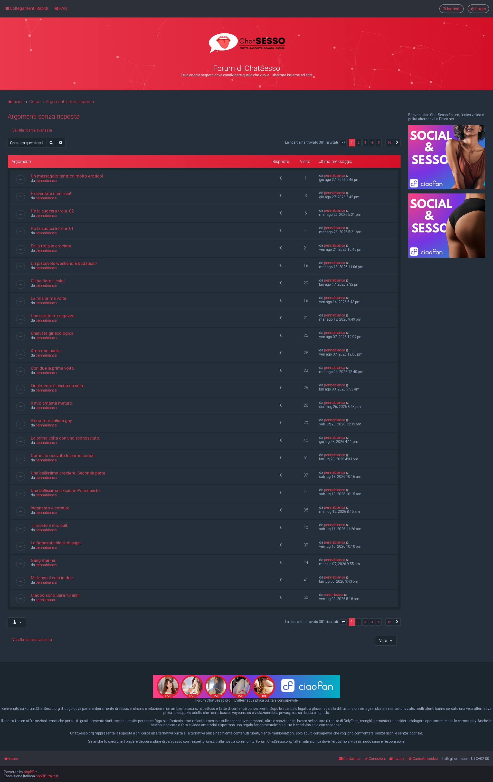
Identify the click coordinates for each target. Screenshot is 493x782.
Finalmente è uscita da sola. (57, 385)
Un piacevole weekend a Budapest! (64, 263)
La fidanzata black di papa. (56, 542)
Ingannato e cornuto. (51, 507)
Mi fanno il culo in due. (52, 577)
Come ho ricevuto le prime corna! (62, 455)
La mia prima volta (48, 298)
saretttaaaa (45, 600)
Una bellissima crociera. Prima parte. (66, 490)
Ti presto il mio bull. (49, 525)
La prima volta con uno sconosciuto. (65, 438)
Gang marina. (43, 560)
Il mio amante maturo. (52, 403)
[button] (343, 142)
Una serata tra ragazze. (53, 315)
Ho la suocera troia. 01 (52, 228)
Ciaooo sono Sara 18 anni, (55, 595)
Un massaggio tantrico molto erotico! (67, 176)
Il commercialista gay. (52, 420)
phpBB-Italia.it (47, 776)
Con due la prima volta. (53, 368)
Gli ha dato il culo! (48, 280)
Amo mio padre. (46, 350)
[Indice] (246, 43)
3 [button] (365, 142)
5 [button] (379, 142)
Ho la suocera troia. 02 (52, 210)
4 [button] (372, 142)
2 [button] (358, 142)
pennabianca (46, 181)
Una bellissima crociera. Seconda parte (68, 473)
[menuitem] (61, 8)
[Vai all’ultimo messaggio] (347, 175)
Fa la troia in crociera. (51, 245)
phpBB (29, 772)
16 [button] (389, 142)
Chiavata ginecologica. (52, 333)
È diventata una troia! (51, 193)
